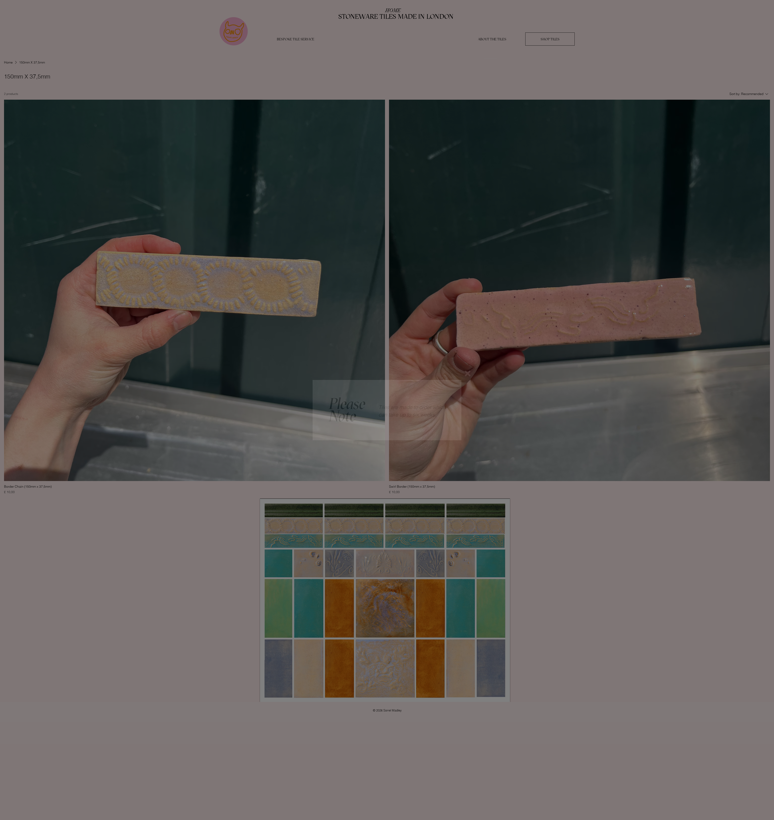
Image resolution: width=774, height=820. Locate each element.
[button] (468, 373)
